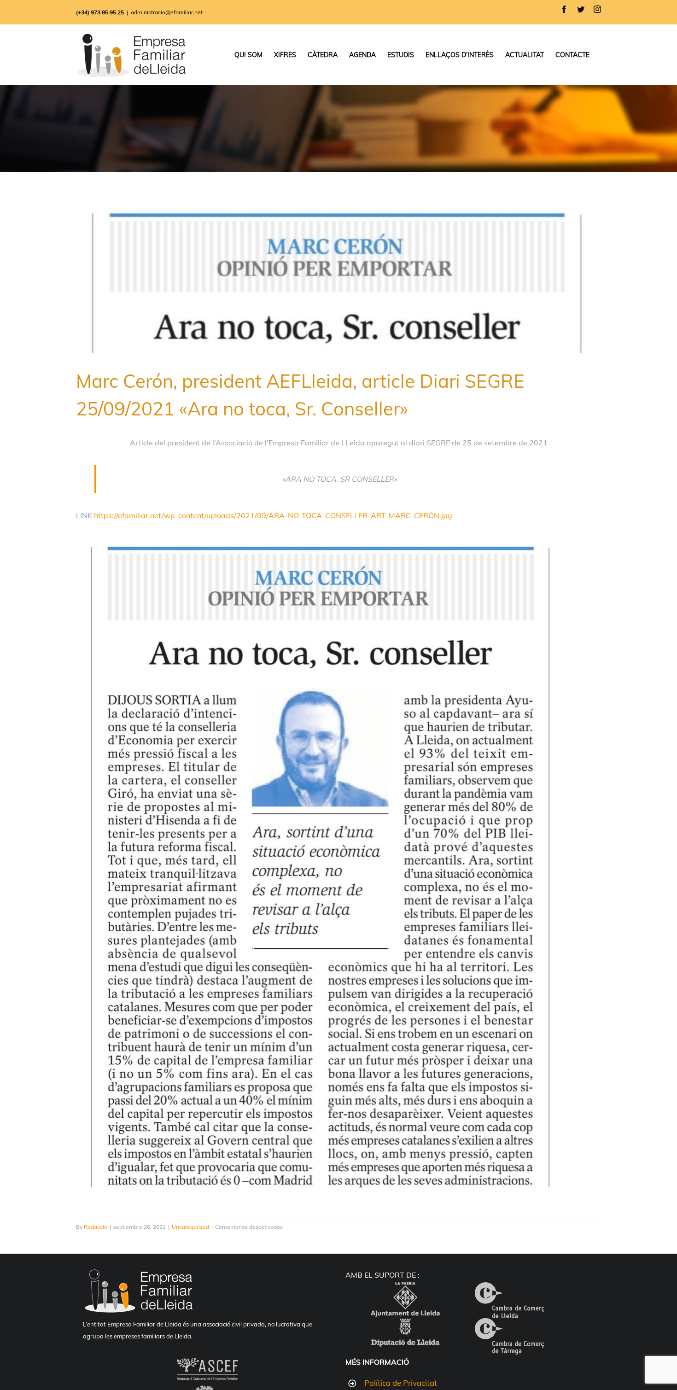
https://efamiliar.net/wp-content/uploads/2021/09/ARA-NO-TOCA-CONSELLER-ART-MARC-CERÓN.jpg (273, 515)
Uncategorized (190, 1226)
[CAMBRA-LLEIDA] (509, 1289)
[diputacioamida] (405, 1325)
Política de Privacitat (400, 1383)
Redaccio (95, 1226)
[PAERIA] (405, 1289)
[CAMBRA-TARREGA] (509, 1325)
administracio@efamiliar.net (167, 12)
